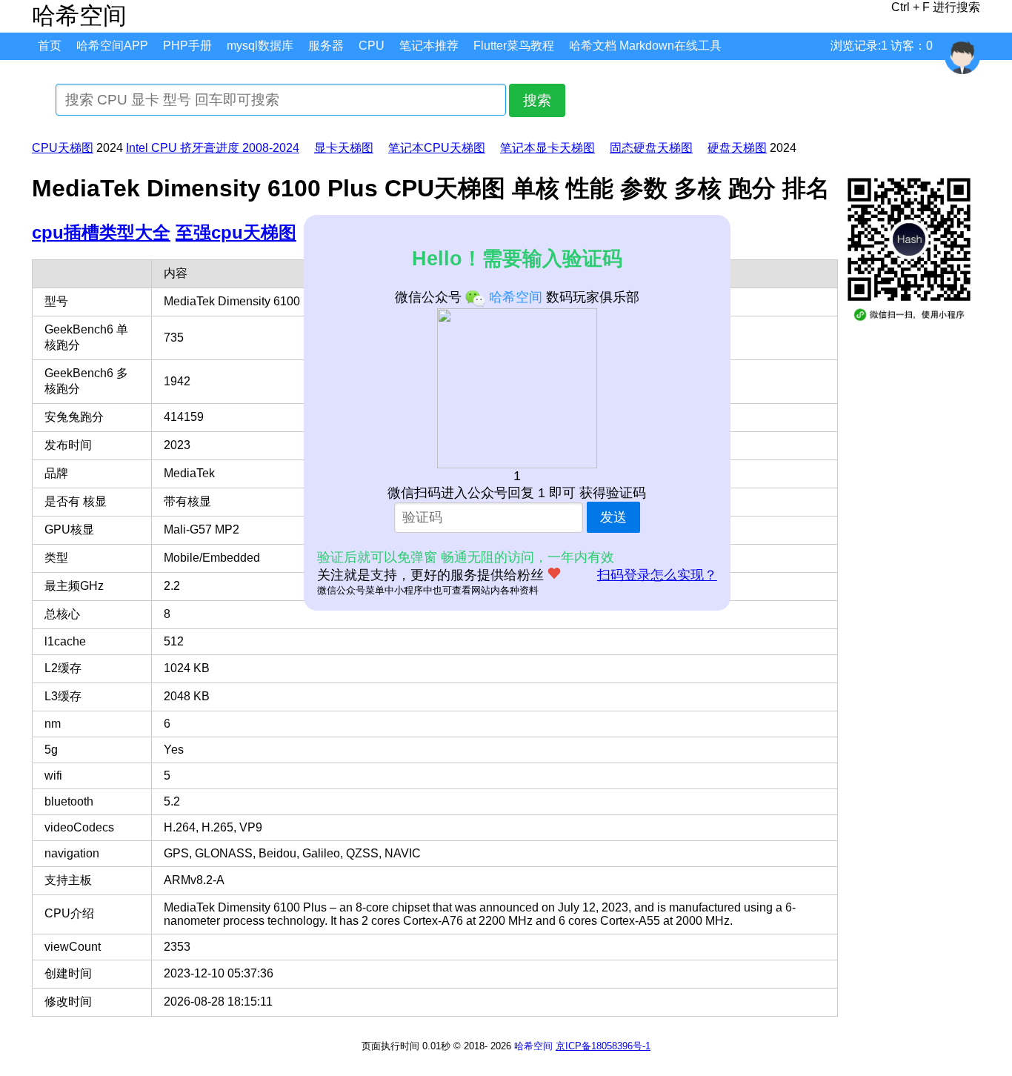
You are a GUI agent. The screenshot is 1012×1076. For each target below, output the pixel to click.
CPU (372, 45)
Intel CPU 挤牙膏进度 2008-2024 (212, 148)
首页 (49, 45)
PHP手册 (187, 45)
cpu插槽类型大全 (101, 232)
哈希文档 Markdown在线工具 (645, 45)
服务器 (326, 45)
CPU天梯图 (62, 148)
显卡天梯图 (343, 148)
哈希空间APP (112, 45)
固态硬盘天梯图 (651, 148)
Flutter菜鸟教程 (513, 45)
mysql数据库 (260, 45)
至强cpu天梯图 (236, 232)
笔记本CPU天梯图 (436, 148)
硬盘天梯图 (737, 148)
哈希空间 (533, 1046)
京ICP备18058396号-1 (603, 1046)
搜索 (537, 100)
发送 (613, 517)
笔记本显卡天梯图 (547, 148)
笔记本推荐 (429, 45)
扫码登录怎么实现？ (657, 575)
